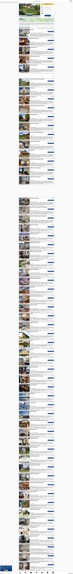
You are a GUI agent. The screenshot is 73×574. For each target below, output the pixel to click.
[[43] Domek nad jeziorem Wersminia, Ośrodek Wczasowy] (24, 424)
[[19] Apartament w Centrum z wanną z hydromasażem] (24, 211)
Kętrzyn (20, 30)
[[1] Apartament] (24, 33)
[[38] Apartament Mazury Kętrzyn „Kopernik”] (24, 379)
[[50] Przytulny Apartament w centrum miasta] (24, 486)
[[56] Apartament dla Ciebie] (24, 539)
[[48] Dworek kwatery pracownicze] (24, 468)
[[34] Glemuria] (24, 344)
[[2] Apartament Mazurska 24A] (24, 42)
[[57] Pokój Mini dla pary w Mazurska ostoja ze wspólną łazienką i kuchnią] (24, 548)
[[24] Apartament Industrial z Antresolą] (24, 255)
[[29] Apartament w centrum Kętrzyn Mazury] (24, 299)
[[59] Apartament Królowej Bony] (24, 566)
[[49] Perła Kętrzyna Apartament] (24, 477)
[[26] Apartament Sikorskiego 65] (24, 273)
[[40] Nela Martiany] (24, 397)
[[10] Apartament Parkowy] (24, 118)
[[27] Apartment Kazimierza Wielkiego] (24, 282)
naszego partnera (39, 232)
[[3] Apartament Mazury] (24, 51)
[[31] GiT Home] (24, 317)
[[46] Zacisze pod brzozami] (24, 451)
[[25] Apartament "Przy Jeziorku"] (24, 264)
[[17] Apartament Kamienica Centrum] (24, 180)
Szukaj (47, 15)
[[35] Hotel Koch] (24, 353)
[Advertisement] (36, 191)
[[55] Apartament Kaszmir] (24, 531)
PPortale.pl (3, 573)
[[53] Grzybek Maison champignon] (24, 513)
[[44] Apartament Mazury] (24, 433)
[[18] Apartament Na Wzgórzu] (24, 202)
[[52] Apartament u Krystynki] (24, 504)
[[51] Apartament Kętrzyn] (24, 495)
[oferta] (21, 45)
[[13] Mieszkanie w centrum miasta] (24, 145)
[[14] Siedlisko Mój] (24, 154)
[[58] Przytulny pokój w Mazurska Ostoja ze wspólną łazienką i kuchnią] (24, 557)
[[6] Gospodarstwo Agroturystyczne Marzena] (24, 82)
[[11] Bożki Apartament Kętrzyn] (24, 127)
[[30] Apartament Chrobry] (24, 308)
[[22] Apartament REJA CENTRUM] (24, 237)
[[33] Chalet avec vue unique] (24, 335)
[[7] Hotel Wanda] (24, 91)
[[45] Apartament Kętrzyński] (24, 442)
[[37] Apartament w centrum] (24, 371)
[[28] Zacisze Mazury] (24, 291)
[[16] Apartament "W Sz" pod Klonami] (24, 171)
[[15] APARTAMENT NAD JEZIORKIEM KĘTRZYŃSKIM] (24, 162)
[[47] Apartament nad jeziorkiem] (24, 459)
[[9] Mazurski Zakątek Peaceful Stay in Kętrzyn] (24, 109)
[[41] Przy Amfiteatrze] (24, 406)
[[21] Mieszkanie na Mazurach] (24, 228)
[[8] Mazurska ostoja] (24, 100)
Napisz (72, 573)
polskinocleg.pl (36, 1)
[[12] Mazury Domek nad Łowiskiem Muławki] (24, 136)
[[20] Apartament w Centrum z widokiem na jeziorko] (24, 219)
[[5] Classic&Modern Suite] (24, 69)
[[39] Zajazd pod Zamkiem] (24, 388)
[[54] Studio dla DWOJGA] (24, 522)
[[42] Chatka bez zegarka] (24, 415)
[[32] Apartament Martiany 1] (24, 326)
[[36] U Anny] (24, 362)
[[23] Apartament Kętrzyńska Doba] (24, 246)
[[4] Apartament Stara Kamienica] (24, 60)
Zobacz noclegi (50, 31)
